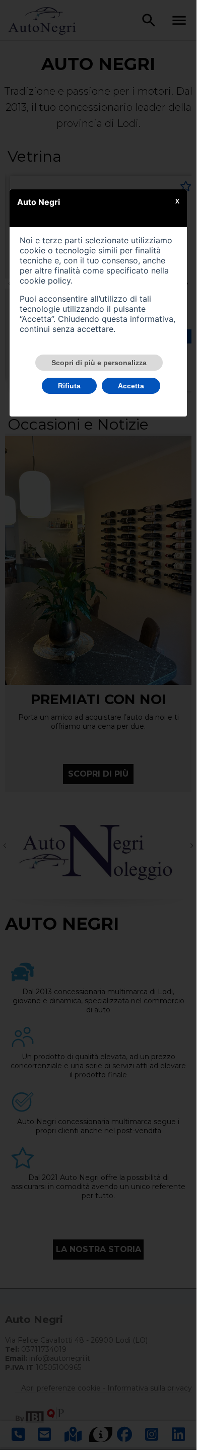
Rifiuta (69, 386)
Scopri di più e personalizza (99, 363)
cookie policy (45, 280)
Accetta (131, 386)
